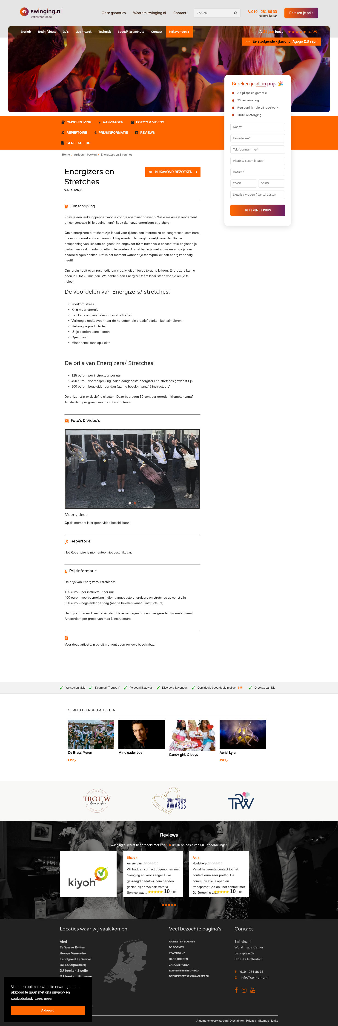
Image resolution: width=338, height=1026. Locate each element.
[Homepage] (40, 13)
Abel (63, 941)
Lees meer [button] (43, 998)
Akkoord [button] (47, 1010)
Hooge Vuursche (73, 953)
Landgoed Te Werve (75, 959)
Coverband (177, 953)
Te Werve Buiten (72, 947)
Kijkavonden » (179, 32)
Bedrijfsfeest (47, 32)
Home (66, 154)
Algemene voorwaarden (212, 1020)
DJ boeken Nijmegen (76, 976)
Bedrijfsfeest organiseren (189, 976)
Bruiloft (26, 32)
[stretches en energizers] (132, 474)
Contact (179, 13)
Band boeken (178, 959)
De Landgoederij (73, 965)
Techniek (104, 32)
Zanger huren (179, 964)
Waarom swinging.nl (149, 13)
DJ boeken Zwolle (74, 970)
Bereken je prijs (301, 13)
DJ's (66, 32)
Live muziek (83, 32)
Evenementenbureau (184, 970)
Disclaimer (237, 1020)
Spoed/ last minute (131, 32)
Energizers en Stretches (116, 154)
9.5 (240, 687)
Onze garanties (114, 13)
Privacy (251, 1020)
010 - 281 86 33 (263, 12)
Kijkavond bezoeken (175, 172)
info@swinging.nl (255, 977)
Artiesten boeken (85, 154)
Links (274, 1020)
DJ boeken (176, 947)
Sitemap (263, 1020)
